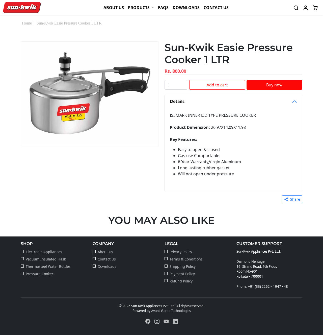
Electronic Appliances (44, 251)
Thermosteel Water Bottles (48, 266)
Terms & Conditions (186, 259)
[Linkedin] (175, 321)
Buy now (274, 85)
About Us (113, 7)
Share (295, 199)
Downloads (186, 7)
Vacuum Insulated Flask (46, 259)
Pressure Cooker (39, 273)
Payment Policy (182, 273)
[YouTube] (166, 321)
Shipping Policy (183, 266)
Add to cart (217, 85)
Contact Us (216, 7)
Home (27, 23)
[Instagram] (157, 321)
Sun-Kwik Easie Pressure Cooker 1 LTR (69, 23)
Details (177, 101)
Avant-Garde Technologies (171, 310)
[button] (141, 8)
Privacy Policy (181, 251)
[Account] (305, 7)
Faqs (163, 7)
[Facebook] (147, 321)
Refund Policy (181, 281)
